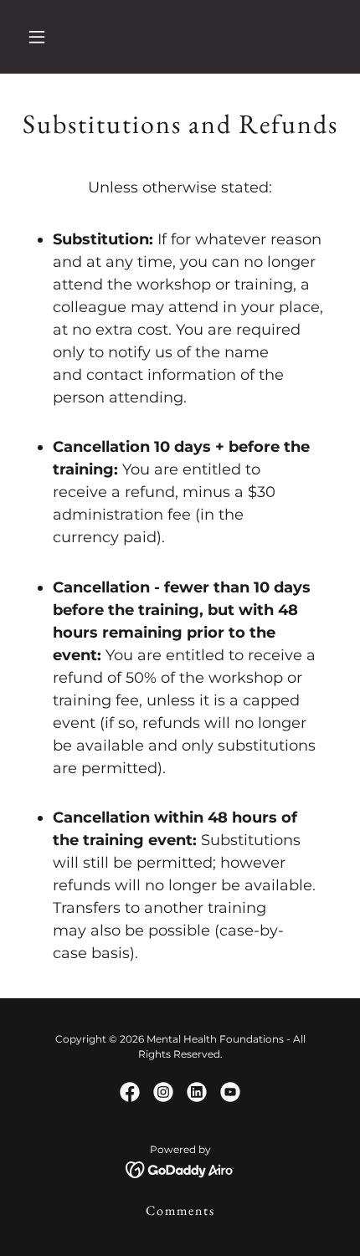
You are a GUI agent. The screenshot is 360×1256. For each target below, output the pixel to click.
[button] (56, 37)
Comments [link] (180, 1210)
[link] (130, 1092)
